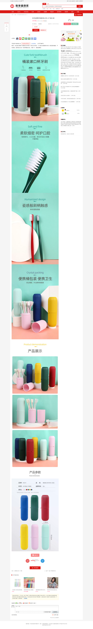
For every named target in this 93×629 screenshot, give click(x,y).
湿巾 (71, 59)
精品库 (52, 11)
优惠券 (45, 11)
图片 (18, 612)
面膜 (79, 65)
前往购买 (36, 567)
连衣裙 (44, 8)
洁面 (76, 57)
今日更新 (12, 1)
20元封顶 (26, 11)
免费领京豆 (58, 8)
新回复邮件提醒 (48, 611)
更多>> (34, 603)
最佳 (57, 614)
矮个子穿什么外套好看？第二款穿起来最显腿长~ (70, 86)
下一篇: (52, 570)
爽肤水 (76, 59)
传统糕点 (70, 48)
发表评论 (55, 611)
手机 (50, 8)
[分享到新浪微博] (20, 38)
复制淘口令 (43, 30)
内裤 (79, 48)
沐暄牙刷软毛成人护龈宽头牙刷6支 (30, 589)
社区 (72, 11)
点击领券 (36, 26)
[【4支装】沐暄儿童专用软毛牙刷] (17, 582)
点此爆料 (25, 598)
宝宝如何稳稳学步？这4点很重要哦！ (68, 101)
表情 (16, 612)
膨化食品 (78, 62)
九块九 (18, 11)
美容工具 (66, 62)
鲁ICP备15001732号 (46, 625)
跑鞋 (62, 8)
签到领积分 (67, 23)
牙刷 (21, 570)
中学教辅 (75, 47)
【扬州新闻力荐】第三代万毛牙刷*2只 (42, 589)
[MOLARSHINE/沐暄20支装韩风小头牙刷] (52, 582)
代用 (64, 48)
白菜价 (38, 11)
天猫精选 (40, 23)
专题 (78, 11)
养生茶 (76, 48)
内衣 (47, 8)
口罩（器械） (68, 53)
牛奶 (53, 8)
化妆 (73, 51)
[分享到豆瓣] (29, 38)
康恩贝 (66, 57)
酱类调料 (71, 65)
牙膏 (65, 60)
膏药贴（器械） (72, 62)
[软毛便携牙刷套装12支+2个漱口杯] (21, 26)
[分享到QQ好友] (17, 38)
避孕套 (67, 65)
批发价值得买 (56, 623)
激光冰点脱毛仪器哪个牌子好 (66, 79)
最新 (53, 614)
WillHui (35, 23)
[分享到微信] (23, 38)
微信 (18, 603)
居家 (15, 14)
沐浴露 (71, 57)
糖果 (74, 60)
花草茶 (76, 63)
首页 (13, 11)
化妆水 (78, 51)
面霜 (63, 68)
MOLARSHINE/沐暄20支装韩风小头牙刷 (55, 589)
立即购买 (36, 30)
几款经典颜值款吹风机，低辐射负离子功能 (69, 91)
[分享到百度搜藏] (35, 38)
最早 (55, 614)
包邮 (66, 51)
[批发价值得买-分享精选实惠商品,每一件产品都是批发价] (21, 7)
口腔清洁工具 (16, 570)
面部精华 (78, 66)
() (36, 555)
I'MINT (63, 47)
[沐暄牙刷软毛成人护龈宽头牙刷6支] (29, 582)
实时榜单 (59, 11)
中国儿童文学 (69, 47)
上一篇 (46, 570)
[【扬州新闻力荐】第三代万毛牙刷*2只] (40, 582)
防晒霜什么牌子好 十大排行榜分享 (67, 75)
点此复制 (33, 43)
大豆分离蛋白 (66, 55)
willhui (67, 113)
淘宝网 (31, 603)
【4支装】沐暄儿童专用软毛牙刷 (18, 589)
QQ (21, 603)
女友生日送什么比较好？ (65, 95)
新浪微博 (26, 603)
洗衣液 (67, 59)
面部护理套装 (69, 66)
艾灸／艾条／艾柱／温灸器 (67, 63)
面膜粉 (63, 66)
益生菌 (69, 60)
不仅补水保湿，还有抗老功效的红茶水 (68, 98)
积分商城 (16, 1)
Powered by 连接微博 (54, 617)
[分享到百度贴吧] (32, 38)
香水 (67, 68)
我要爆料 (79, 14)
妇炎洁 (71, 55)
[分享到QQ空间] (26, 38)
